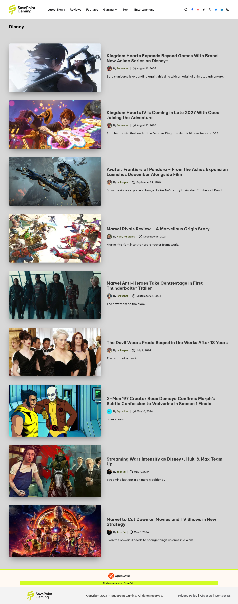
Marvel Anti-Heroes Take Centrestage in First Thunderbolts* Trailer (155, 285)
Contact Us (223, 595)
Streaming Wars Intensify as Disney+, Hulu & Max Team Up (164, 461)
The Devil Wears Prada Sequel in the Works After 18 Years (167, 342)
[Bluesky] (215, 9)
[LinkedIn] (221, 9)
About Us (206, 595)
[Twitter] (210, 9)
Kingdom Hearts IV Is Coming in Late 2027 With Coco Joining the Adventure (163, 115)
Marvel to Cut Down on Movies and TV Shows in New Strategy (161, 522)
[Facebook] (192, 9)
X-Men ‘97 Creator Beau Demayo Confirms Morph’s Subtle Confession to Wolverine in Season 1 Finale (161, 401)
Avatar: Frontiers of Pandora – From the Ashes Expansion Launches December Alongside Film (167, 172)
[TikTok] (204, 9)
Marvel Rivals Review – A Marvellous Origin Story (158, 228)
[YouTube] (198, 9)
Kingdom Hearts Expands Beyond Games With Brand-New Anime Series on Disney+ (163, 58)
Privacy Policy (187, 595)
